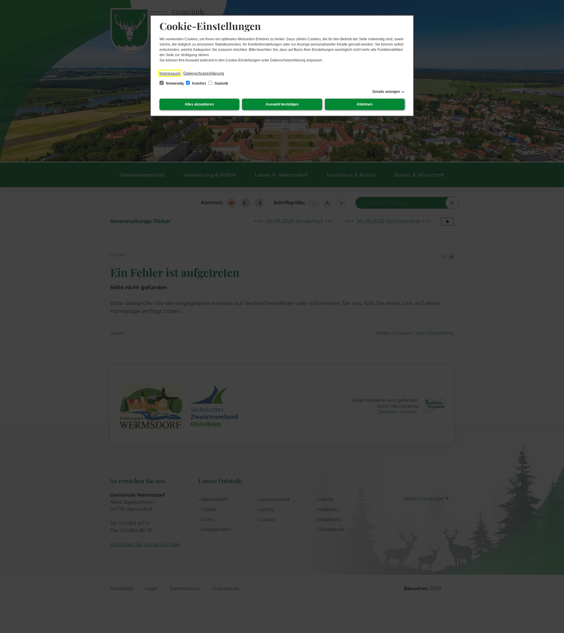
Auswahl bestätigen (282, 104)
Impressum (170, 73)
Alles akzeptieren (199, 104)
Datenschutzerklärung (203, 73)
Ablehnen (364, 104)
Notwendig (174, 83)
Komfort (199, 83)
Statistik (221, 83)
